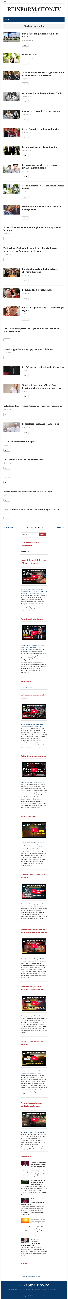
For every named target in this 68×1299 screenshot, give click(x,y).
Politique (50, 1289)
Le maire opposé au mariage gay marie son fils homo (28, 349)
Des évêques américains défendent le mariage (43, 367)
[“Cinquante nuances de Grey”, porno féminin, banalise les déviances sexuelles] (11, 75)
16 (42, 527)
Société (56, 1289)
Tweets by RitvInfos (27, 687)
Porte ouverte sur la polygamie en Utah (40, 147)
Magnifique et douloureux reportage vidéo (33, 1132)
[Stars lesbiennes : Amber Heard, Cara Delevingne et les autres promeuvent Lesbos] (11, 388)
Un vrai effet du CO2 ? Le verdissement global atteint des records (38, 1182)
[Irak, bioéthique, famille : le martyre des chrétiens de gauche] (11, 272)
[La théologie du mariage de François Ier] (11, 427)
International (13, 1289)
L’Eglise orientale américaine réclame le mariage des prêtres (31, 509)
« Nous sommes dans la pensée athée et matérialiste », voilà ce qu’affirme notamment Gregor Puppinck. (33, 647)
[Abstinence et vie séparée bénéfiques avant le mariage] (11, 189)
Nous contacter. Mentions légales (30, 1276)
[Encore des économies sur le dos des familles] (11, 96)
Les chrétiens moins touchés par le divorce (23, 459)
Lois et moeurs (22, 1289)
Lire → (25, 45)
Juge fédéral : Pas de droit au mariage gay (41, 111)
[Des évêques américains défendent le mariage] (11, 370)
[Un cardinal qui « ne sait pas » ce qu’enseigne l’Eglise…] (11, 311)
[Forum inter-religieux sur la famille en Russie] (11, 37)
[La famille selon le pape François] (11, 293)
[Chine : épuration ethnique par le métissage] (11, 132)
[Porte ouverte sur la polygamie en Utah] (11, 150)
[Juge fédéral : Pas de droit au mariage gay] (11, 114)
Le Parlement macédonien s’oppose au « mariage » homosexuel (32, 406)
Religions (31, 1289)
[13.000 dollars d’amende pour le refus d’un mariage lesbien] (11, 209)
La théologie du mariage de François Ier (40, 424)
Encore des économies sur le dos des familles (42, 93)
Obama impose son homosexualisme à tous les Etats (27, 492)
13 (32, 527)
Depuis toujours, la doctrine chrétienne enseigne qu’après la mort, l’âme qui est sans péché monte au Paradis (32, 845)
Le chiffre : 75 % (29, 55)
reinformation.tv (34, 8)
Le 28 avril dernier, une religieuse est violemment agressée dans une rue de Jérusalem (32, 726)
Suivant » (60, 528)
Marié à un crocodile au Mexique (18, 442)
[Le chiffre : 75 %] (11, 58)
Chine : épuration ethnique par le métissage (42, 129)
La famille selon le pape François (37, 290)
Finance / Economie (40, 1289)
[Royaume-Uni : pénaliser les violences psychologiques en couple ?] (11, 168)
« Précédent (9, 528)
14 (35, 527)
